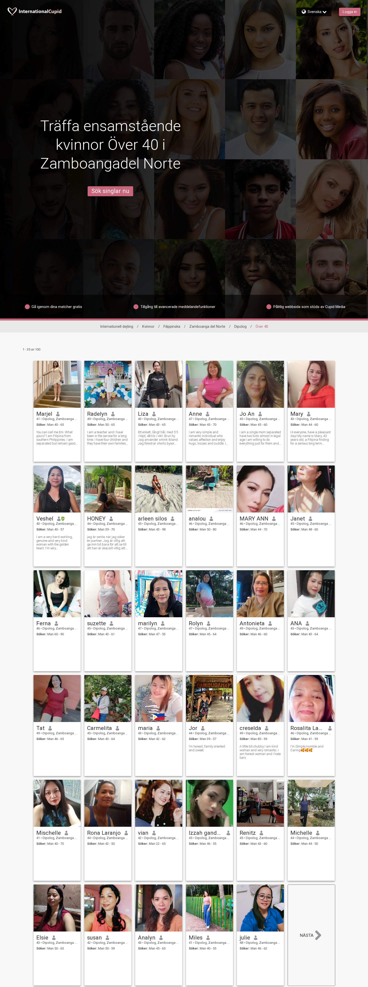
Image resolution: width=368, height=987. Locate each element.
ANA (296, 623)
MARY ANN (254, 518)
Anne (195, 413)
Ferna (43, 623)
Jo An (247, 413)
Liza (143, 413)
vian (143, 833)
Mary (296, 413)
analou (197, 518)
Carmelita (99, 728)
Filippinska (171, 326)
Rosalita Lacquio (307, 728)
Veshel (44, 518)
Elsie (42, 937)
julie (245, 937)
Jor (193, 728)
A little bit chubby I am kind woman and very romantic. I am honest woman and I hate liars (260, 752)
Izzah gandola (206, 833)
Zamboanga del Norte (207, 326)
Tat (40, 728)
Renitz (248, 833)
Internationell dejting (116, 326)
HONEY (96, 518)
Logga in (350, 12)
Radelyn (97, 413)
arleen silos (152, 518)
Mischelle (48, 833)
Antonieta (252, 623)
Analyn (146, 937)
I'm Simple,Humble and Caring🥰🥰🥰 (306, 748)
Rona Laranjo (104, 833)
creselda (250, 728)
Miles (196, 937)
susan (94, 937)
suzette (96, 623)
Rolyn (196, 623)
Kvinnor (148, 326)
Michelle (301, 833)
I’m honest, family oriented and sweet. (207, 748)
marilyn (147, 623)
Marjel (44, 413)
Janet (297, 518)
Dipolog (240, 326)
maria (145, 728)
